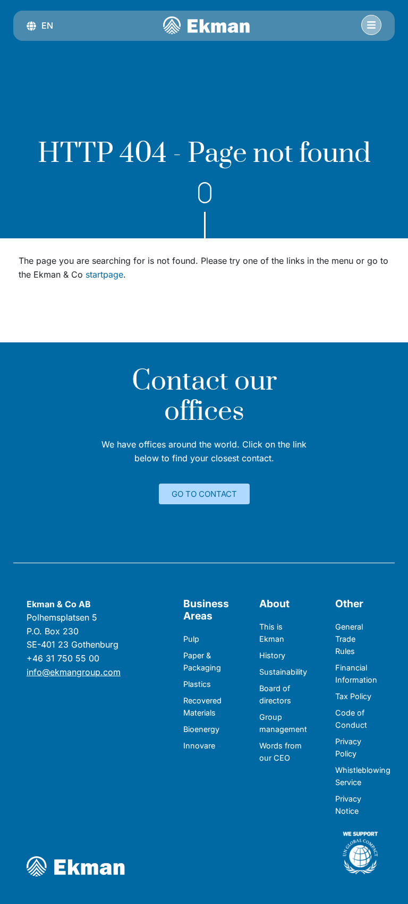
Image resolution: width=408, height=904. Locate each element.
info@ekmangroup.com (74, 672)
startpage (104, 274)
